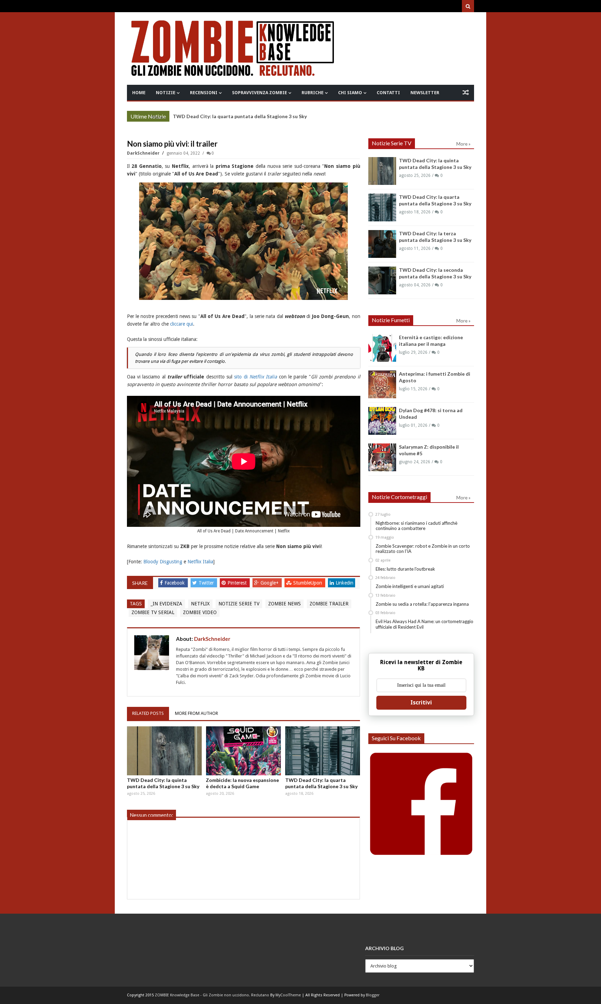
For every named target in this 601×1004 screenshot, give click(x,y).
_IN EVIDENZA (166, 603)
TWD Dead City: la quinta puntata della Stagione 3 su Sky (163, 783)
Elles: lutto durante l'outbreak (405, 569)
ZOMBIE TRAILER (329, 603)
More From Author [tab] (196, 713)
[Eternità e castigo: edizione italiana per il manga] (382, 348)
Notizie (165, 92)
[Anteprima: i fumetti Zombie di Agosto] (382, 384)
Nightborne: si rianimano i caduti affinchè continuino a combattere (416, 525)
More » (159, 117)
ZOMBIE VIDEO (200, 612)
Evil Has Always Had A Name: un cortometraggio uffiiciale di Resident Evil (424, 624)
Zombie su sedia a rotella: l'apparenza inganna (422, 604)
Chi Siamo (350, 92)
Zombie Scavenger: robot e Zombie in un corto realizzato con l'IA (423, 548)
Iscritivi (421, 702)
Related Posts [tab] (148, 713)
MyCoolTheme (288, 995)
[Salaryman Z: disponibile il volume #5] (382, 457)
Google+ (270, 583)
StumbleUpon (308, 583)
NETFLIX (200, 603)
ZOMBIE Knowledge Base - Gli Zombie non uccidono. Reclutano (212, 995)
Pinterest (237, 583)
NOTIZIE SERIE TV (238, 603)
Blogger (372, 995)
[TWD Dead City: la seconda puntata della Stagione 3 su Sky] (382, 280)
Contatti (388, 92)
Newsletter (424, 92)
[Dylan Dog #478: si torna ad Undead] (382, 421)
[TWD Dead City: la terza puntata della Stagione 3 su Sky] (382, 244)
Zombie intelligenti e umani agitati (410, 586)
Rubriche (312, 92)
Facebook (175, 583)
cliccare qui (181, 324)
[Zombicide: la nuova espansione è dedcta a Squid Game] (243, 751)
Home (138, 92)
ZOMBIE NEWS (284, 603)
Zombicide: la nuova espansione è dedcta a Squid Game (242, 783)
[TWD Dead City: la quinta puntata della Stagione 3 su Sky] (164, 751)
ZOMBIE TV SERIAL (152, 612)
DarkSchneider (144, 153)
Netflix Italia (200, 561)
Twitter (207, 583)
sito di (255, 376)
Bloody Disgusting (162, 561)
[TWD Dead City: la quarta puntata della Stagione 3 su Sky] (322, 751)
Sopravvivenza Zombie (259, 92)
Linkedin (344, 583)
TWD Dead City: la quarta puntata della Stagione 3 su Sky (240, 116)
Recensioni (203, 92)
